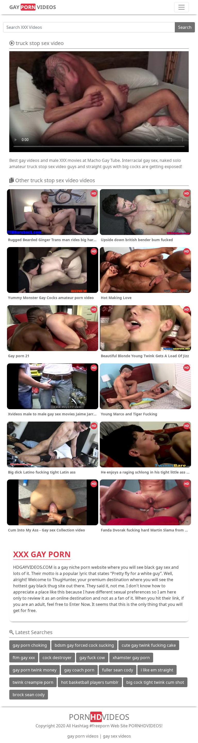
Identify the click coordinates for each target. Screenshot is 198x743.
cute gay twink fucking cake (149, 645)
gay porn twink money (34, 670)
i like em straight (157, 670)
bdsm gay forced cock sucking (84, 645)
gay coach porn (79, 670)
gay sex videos (117, 736)
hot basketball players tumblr (90, 682)
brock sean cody (29, 694)
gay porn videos (82, 736)
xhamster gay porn (131, 657)
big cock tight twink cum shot (155, 682)
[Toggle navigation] (181, 7)
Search (185, 27)
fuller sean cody (117, 670)
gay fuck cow (92, 657)
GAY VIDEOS (32, 7)
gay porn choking (30, 645)
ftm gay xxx (24, 657)
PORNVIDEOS (99, 717)
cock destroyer (57, 657)
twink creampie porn (33, 682)
